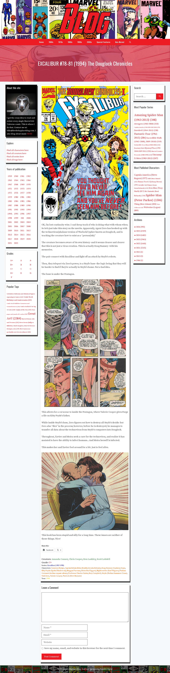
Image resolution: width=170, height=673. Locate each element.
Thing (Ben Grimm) (145, 204)
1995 (16, 214)
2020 (28, 239)
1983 (10, 201)
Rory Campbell (95, 573)
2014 (16, 235)
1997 (28, 214)
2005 (10, 226)
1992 (16, 209)
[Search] (159, 96)
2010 (16, 230)
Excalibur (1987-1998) (55, 565)
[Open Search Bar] (130, 42)
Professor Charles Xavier (78, 573)
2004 (28, 222)
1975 (10, 193)
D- (31, 273)
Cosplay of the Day (23, 310)
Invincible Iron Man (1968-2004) (147, 145)
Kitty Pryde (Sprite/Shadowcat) (54, 571)
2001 (10, 222)
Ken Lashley (89, 559)
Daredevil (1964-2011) (146, 130)
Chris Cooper (75, 559)
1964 (16, 180)
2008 (28, 226)
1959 (10, 176)
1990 (28, 205)
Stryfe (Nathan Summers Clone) (114, 573)
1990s (79, 42)
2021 (10, 243)
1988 (16, 205)
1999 (16, 218)
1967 (10, 184)
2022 (16, 243)
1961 (22, 176)
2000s (89, 42)
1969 (22, 184)
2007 (22, 226)
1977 (22, 193)
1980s (70, 42)
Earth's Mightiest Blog (72, 669)
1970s (60, 42)
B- (31, 265)
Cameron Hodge (57, 568)
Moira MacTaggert (88, 571)
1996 (22, 214)
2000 (28, 218)
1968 (16, 184)
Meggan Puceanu (73, 571)
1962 (28, 176)
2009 (10, 230)
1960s (51, 42)
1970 (28, 184)
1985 (22, 201)
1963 (10, 180)
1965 (22, 180)
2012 (28, 230)
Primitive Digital (106, 669)
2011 (22, 230)
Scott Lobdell (103, 559)
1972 (16, 189)
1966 (28, 180)
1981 (22, 197)
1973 (22, 189)
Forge (123, 568)
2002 (16, 222)
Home (41, 42)
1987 (10, 205)
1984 (16, 201)
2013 (10, 235)
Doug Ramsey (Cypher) (111, 568)
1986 (28, 201)
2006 (16, 226)
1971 (10, 189)
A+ (11, 260)
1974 (28, 189)
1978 (28, 193)
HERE (29, 134)
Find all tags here (15, 159)
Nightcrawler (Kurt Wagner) (108, 571)
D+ (11, 273)
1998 (10, 218)
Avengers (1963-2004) (146, 124)
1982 (28, 197)
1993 (22, 209)
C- (31, 269)
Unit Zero (45, 576)
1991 (10, 209)
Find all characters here (17, 150)
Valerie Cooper (56, 576)
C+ (50, 562)
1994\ (10, 214)
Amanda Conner (60, 559)
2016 (28, 235)
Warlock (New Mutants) (72, 576)
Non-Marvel (119, 42)
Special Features (103, 42)
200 (22, 218)
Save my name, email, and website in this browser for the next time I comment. (84, 648)
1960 (16, 176)
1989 (22, 205)
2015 (22, 235)
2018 (16, 239)
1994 (48, 578)
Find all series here (15, 156)
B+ (11, 265)
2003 (22, 222)
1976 (16, 193)
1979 (10, 197)
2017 (10, 239)
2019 (22, 239)
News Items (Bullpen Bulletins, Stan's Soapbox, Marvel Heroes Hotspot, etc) (21, 326)
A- (31, 260)
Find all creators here (16, 153)
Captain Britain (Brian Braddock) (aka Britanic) (83, 568)
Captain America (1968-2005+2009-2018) (147, 127)
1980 (16, 197)
